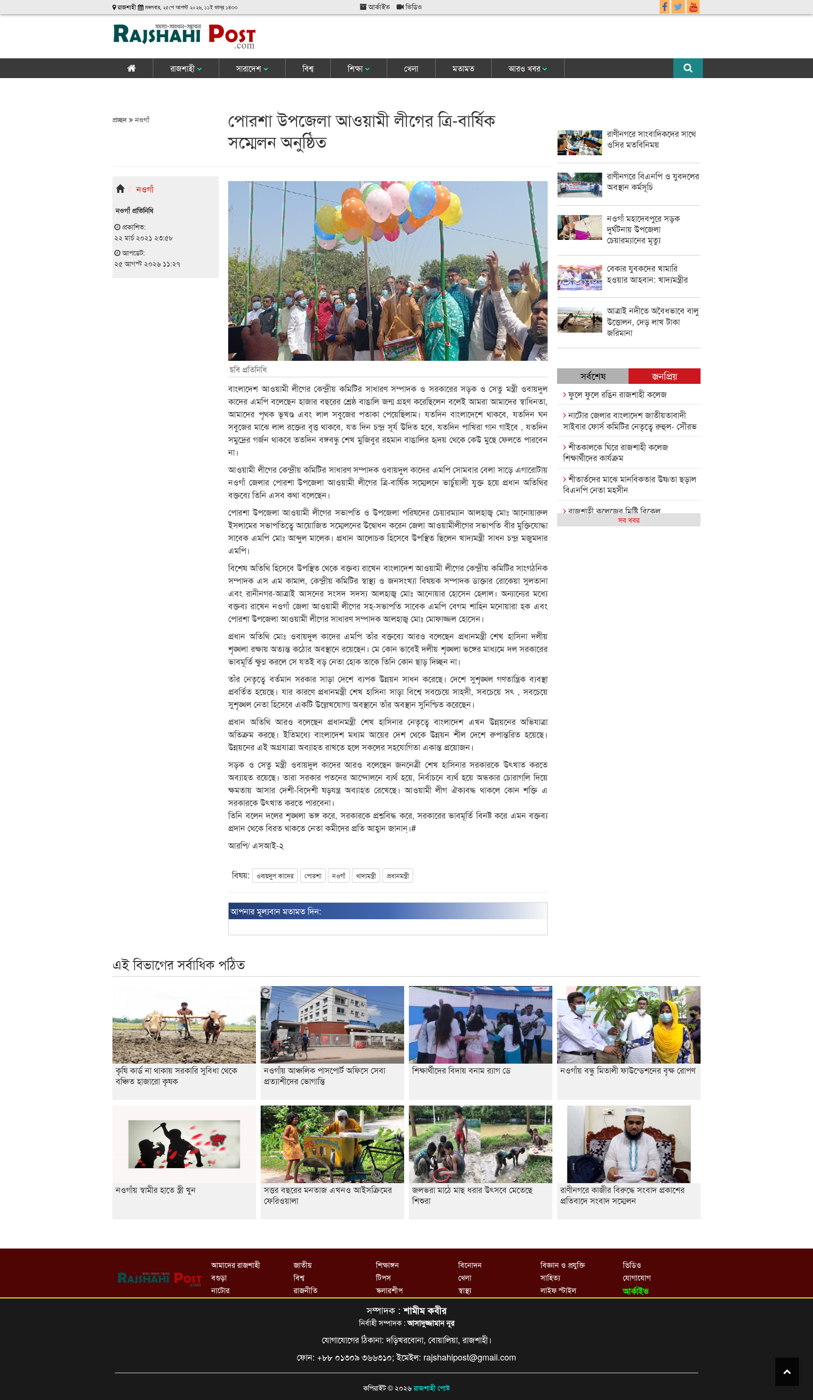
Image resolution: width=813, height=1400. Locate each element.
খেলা (411, 68)
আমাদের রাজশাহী (235, 1264)
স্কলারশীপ (389, 1290)
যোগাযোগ (637, 1277)
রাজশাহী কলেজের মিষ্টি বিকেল (613, 510)
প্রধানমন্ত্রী (398, 875)
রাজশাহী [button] (183, 68)
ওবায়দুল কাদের (275, 875)
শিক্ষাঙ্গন (387, 1264)
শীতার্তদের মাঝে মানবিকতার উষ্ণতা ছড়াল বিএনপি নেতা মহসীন (629, 483)
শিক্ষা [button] (356, 68)
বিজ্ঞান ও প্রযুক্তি (563, 1264)
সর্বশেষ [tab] (593, 375)
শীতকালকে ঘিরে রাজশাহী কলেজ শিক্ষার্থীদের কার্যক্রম (615, 451)
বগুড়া (219, 1277)
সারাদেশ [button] (249, 68)
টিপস (383, 1277)
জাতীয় (302, 1264)
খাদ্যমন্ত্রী (366, 875)
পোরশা (312, 875)
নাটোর (220, 1290)
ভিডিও (413, 6)
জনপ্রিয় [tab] (665, 375)
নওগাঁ (141, 119)
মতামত (463, 68)
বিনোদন (470, 1264)
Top (787, 1372)
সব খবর (628, 520)
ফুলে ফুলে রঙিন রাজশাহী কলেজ (616, 394)
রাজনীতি (306, 1290)
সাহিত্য (550, 1277)
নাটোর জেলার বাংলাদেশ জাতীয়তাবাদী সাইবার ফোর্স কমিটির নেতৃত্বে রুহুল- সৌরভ (630, 419)
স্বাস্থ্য (464, 1290)
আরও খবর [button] (525, 68)
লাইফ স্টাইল (558, 1290)
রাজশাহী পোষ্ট (432, 1387)
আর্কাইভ (378, 6)
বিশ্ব (308, 68)
